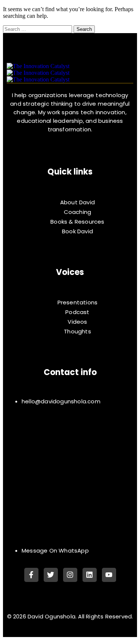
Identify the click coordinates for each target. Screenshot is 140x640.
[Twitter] (51, 575)
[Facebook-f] (31, 575)
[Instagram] (70, 575)
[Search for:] (38, 29)
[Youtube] (109, 575)
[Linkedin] (90, 575)
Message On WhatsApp (55, 550)
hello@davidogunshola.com (61, 401)
